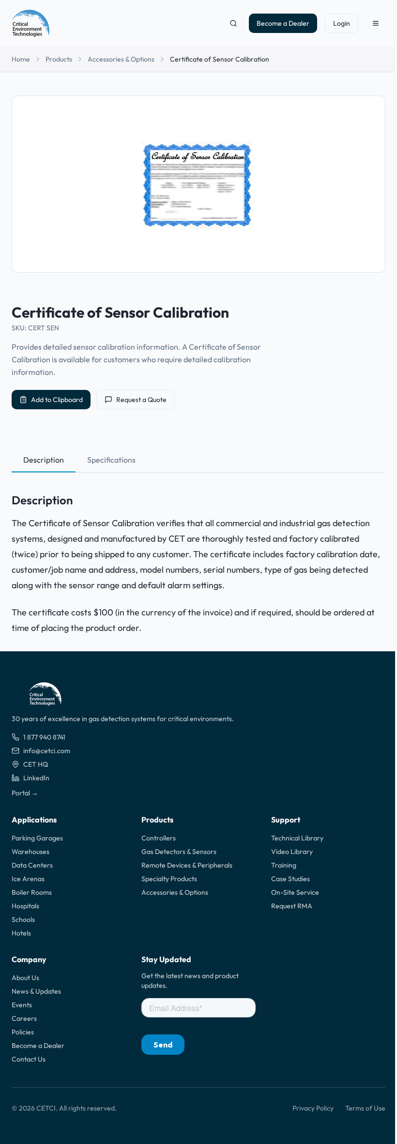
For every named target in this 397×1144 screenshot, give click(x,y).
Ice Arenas (28, 878)
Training (283, 865)
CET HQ (35, 764)
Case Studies (290, 878)
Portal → (25, 793)
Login (341, 23)
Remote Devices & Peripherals (186, 865)
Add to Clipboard (57, 399)
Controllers (158, 838)
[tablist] (198, 460)
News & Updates (36, 991)
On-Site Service (295, 892)
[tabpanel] (198, 556)
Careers (24, 1018)
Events (22, 1004)
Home (21, 59)
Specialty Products (169, 878)
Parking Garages (37, 838)
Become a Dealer (283, 23)
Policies (23, 1032)
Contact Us (29, 1059)
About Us (25, 977)
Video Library (292, 851)
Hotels (21, 933)
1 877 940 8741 (44, 737)
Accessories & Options (121, 59)
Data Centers (32, 865)
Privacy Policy (313, 1108)
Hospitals (25, 906)
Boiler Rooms (32, 892)
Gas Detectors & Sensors (178, 851)
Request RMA (291, 906)
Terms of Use (365, 1108)
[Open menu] (375, 23)
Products (59, 59)
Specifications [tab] (111, 460)
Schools (23, 919)
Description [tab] (43, 460)
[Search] (233, 23)
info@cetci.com (46, 750)
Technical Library (297, 838)
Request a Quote (141, 399)
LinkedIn (36, 777)
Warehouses (30, 851)
